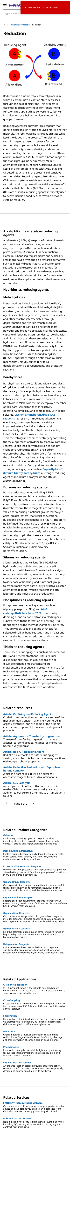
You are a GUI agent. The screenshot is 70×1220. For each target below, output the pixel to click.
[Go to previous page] (34, 803)
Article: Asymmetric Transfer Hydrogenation (31, 736)
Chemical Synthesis (20, 24)
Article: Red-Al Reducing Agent (23, 751)
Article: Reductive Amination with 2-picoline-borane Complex (31, 769)
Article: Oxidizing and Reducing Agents (28, 714)
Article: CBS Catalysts (16, 782)
